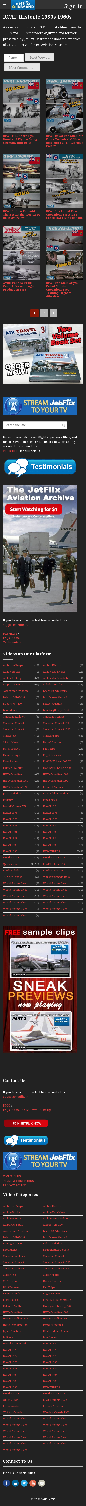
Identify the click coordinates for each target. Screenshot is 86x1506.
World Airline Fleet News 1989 (55, 903)
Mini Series (50, 799)
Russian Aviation (53, 870)
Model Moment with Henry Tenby (15, 806)
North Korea (11, 857)
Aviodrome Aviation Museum (15, 691)
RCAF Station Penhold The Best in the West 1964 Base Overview (21, 215)
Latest (14, 58)
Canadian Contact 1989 (13, 723)
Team (16, 638)
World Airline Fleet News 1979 (15, 890)
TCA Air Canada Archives (12, 877)
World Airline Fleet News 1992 (15, 916)
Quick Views (10, 864)
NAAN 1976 (50, 812)
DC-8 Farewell (11, 748)
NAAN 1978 (50, 819)
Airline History (12, 678)
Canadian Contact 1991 (13, 729)
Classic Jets (9, 735)
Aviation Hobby (53, 684)
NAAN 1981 (10, 831)
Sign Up (45, 1110)
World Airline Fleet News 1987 (55, 896)
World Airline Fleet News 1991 (55, 909)
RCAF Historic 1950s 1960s (55, 864)
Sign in (73, 6)
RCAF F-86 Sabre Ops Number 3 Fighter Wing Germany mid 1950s (20, 139)
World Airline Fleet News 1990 (15, 909)
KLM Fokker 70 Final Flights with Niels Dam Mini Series (57, 794)
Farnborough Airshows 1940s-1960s (12, 755)
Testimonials (12, 642)
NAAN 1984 (50, 838)
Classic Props (51, 735)
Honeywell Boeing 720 (57, 767)
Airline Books (11, 671)
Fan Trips (49, 748)
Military (8, 799)
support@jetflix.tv (15, 624)
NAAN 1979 (10, 825)
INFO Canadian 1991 (15, 787)
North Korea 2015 (54, 857)
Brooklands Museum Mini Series (15, 710)
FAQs (6, 638)
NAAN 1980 (50, 825)
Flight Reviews (52, 755)
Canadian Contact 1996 (56, 729)
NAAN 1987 (10, 851)
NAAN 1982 (50, 831)
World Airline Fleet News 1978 (55, 883)
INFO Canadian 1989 (15, 780)
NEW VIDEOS (51, 851)
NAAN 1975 (10, 812)
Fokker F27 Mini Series (13, 768)
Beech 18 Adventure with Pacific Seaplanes (56, 691)
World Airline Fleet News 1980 (55, 890)
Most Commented (22, 68)
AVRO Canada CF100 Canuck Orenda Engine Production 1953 (19, 286)
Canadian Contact (53, 716)
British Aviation (52, 703)
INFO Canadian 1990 (55, 780)
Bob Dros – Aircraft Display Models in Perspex (55, 697)
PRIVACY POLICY (14, 1185)
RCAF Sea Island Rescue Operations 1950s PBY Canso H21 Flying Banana (64, 215)
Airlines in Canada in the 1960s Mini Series (56, 678)
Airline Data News (54, 671)
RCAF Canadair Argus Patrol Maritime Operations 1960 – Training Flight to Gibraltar (62, 289)
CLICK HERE (11, 451)
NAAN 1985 (10, 844)
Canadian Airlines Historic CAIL (14, 717)
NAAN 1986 (50, 844)
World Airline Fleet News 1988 (15, 903)
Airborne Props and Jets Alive (13, 665)
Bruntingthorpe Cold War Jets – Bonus (56, 710)
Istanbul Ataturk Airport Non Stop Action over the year (56, 787)
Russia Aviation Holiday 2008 (12, 871)
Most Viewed (40, 57)
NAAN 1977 (10, 819)
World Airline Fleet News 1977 (15, 883)
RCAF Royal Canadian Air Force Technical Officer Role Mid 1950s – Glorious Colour (64, 141)
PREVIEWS (10, 633)
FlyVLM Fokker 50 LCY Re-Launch (57, 761)
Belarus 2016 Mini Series (14, 697)
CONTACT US (12, 1176)
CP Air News (10, 742)
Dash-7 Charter (52, 742)
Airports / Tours (13, 684)
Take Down (30, 1110)
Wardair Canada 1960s (56, 876)
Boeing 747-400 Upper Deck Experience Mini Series (13, 704)
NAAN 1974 (50, 806)
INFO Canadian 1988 (55, 774)
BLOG (6, 1105)
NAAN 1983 (10, 838)
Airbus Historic (52, 665)
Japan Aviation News (12, 794)
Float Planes (10, 761)
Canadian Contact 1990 (56, 723)
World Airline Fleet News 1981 (15, 896)
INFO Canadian (12, 774)
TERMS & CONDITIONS (18, 1181)
